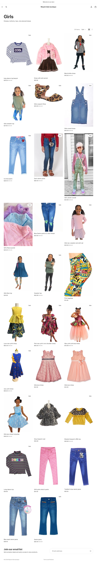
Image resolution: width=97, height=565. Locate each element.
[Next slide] (60, 55)
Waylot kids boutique (13, 559)
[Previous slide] (37, 55)
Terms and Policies (48, 559)
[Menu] (2, 7)
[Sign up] (90, 551)
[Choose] (29, 73)
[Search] (6, 7)
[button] (84, 29)
